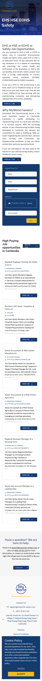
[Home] (9, 6)
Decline (21, 668)
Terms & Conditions (21, 634)
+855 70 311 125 (21, 550)
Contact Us (19, 568)
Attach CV (8, 197)
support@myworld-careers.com (24, 548)
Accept (21, 674)
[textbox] (21, 174)
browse (29, 203)
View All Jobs (27, 246)
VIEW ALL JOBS (9, 104)
